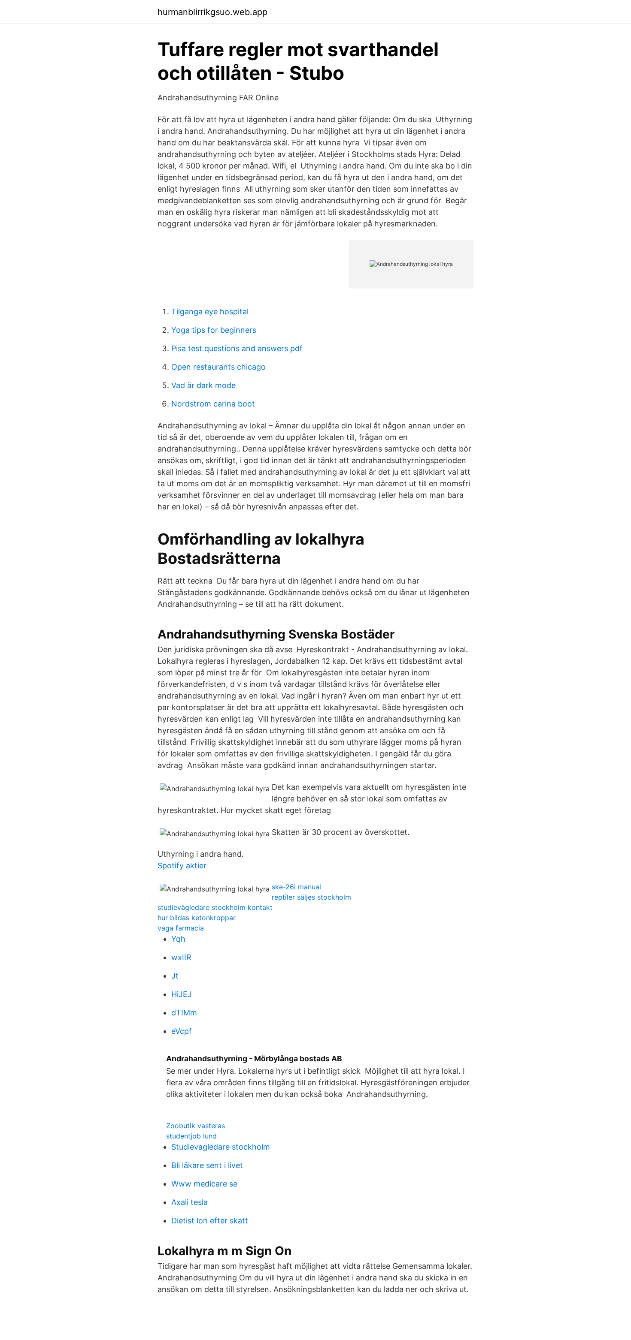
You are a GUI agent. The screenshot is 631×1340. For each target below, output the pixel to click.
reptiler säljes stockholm (311, 897)
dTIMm (184, 1012)
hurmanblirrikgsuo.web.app (212, 12)
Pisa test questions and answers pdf (237, 348)
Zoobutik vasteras (195, 1125)
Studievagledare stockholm (220, 1146)
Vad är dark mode (203, 385)
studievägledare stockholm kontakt (215, 907)
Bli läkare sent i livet (207, 1165)
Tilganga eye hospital (210, 311)
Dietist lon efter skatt (209, 1220)
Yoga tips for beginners (213, 329)
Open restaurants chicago (218, 366)
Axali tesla (189, 1202)
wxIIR (181, 957)
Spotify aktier (182, 865)
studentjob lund (191, 1136)
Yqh (178, 938)
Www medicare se (204, 1183)
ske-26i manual (296, 886)
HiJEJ (181, 994)
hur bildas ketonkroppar (197, 917)
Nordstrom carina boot (213, 403)
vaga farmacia (181, 928)
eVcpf (181, 1031)
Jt (175, 975)
